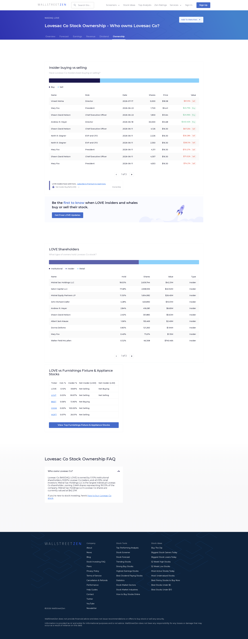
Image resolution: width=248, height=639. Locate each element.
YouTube (90, 603)
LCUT (53, 395)
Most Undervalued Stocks (163, 576)
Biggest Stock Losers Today (163, 557)
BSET (53, 402)
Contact (90, 594)
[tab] (50, 36)
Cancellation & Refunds (97, 580)
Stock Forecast (123, 557)
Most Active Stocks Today (163, 571)
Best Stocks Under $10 (161, 589)
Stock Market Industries (127, 589)
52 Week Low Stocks (160, 566)
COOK (54, 408)
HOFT (54, 414)
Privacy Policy (93, 571)
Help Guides (92, 589)
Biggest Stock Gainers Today (164, 552)
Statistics (120, 580)
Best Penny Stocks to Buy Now (165, 580)
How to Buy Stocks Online (128, 594)
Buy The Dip (156, 548)
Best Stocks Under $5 (161, 585)
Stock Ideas (129, 5)
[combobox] (82, 5)
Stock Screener (123, 552)
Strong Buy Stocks (124, 566)
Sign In (188, 5)
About (89, 548)
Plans (89, 566)
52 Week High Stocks (161, 562)
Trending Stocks (123, 562)
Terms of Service (94, 576)
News (89, 552)
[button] (84, 471)
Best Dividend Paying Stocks (129, 576)
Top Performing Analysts (127, 548)
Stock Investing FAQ (96, 562)
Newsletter (92, 608)
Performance (93, 585)
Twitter (90, 599)
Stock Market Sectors (126, 585)
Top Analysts (144, 5)
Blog (89, 557)
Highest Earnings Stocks (127, 571)
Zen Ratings (160, 5)
